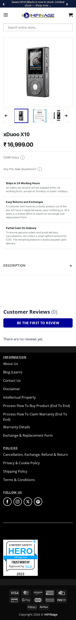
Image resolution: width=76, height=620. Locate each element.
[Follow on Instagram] (18, 501)
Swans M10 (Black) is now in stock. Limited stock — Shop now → (38, 3)
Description (14, 265)
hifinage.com (20, 557)
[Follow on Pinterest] (38, 501)
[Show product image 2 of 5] (39, 116)
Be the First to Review (38, 323)
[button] (5, 15)
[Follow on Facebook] (7, 501)
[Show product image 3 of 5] (58, 116)
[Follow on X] (28, 501)
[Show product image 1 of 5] (21, 116)
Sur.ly (28, 566)
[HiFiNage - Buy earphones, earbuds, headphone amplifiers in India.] (38, 15)
